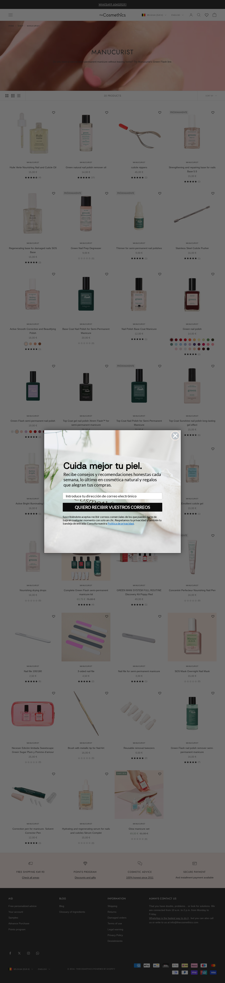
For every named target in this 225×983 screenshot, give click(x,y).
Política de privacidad (121, 523)
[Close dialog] (175, 435)
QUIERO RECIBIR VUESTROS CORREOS (112, 507)
